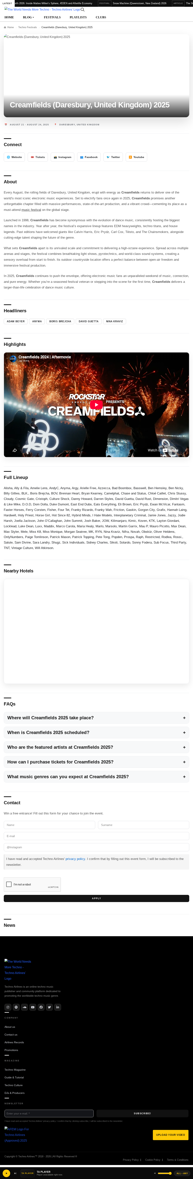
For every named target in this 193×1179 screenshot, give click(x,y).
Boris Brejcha (60, 321)
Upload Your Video (170, 1135)
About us (10, 1026)
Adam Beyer (16, 321)
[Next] (15, 1173)
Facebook (89, 157)
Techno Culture (14, 1085)
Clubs (101, 17)
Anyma (37, 321)
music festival (31, 210)
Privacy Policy (131, 1160)
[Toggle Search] (82, 9)
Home (9, 17)
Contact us (11, 1034)
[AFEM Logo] (17, 1135)
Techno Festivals (27, 27)
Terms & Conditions (177, 1160)
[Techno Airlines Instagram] (8, 1007)
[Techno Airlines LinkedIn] (57, 1007)
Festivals (52, 17)
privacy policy (75, 859)
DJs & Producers (15, 1092)
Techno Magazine (15, 1069)
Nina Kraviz (114, 321)
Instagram (62, 157)
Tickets (38, 157)
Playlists (78, 17)
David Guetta (88, 321)
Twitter (113, 157)
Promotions (11, 1050)
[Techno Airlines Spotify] (16, 1007)
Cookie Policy (152, 1160)
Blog (27, 17)
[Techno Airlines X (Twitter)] (49, 1007)
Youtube (136, 157)
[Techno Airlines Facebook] (41, 1007)
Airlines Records (14, 1042)
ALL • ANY (182, 1173)
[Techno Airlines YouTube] (32, 1007)
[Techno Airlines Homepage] (19, 970)
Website (14, 157)
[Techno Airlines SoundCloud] (24, 1007)
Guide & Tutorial (14, 1077)
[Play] (6, 1173)
